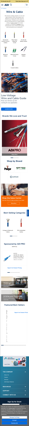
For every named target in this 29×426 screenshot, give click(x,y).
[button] (28, 213)
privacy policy (12, 408)
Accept (14, 420)
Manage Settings (14, 417)
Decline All (14, 423)
